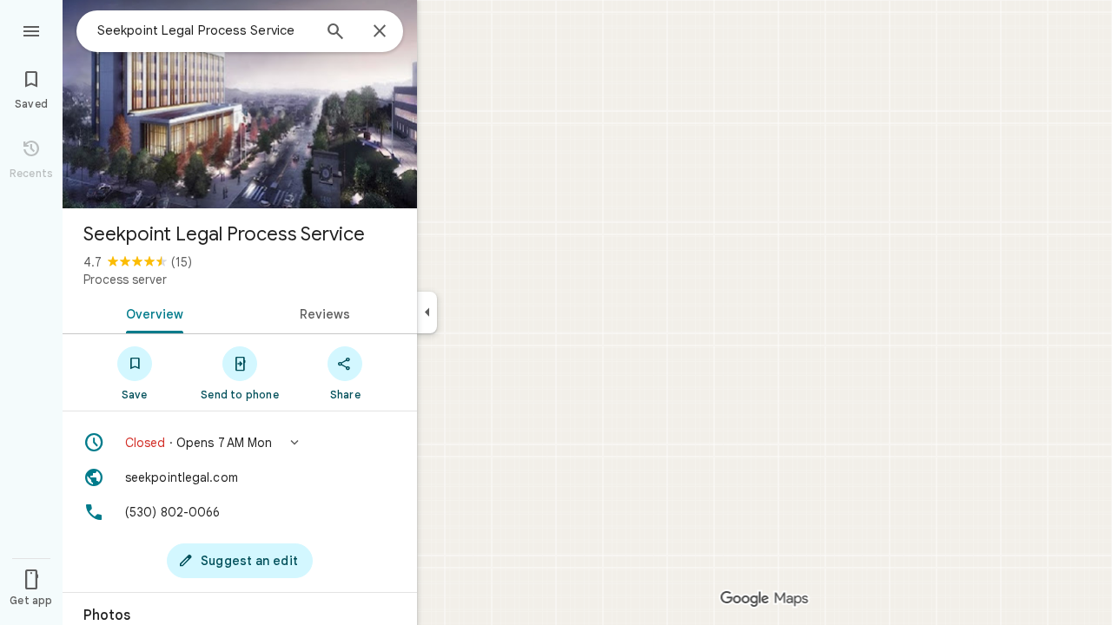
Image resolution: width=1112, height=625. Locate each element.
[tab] (151, 312)
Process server (125, 279)
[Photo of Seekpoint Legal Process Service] (240, 104)
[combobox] (204, 30)
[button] (240, 442)
